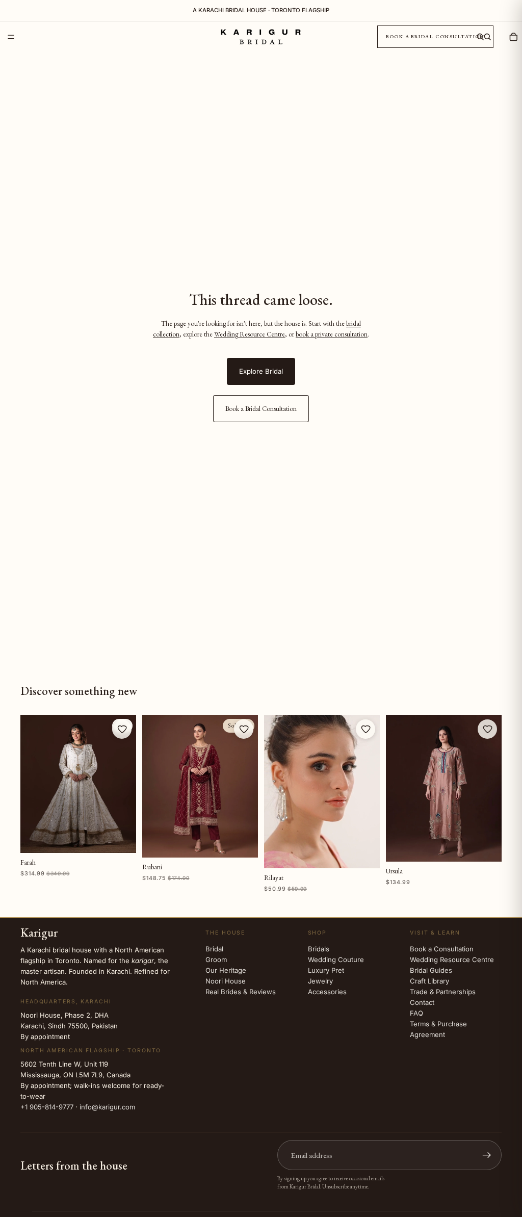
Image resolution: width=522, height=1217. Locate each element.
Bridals (318, 948)
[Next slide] (125, 784)
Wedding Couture (336, 959)
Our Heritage (225, 970)
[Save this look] (122, 729)
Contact (422, 1002)
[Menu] (11, 37)
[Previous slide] (31, 784)
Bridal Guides (431, 970)
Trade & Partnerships (443, 991)
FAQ (416, 1012)
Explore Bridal (261, 371)
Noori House (225, 980)
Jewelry (320, 980)
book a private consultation (332, 334)
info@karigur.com (107, 1107)
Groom (216, 959)
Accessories (327, 991)
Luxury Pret (326, 970)
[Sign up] (487, 1155)
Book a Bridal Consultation (435, 36)
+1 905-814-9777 (46, 1107)
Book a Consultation (442, 948)
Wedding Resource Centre (249, 334)
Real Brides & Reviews (240, 991)
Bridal (214, 948)
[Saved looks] (500, 36)
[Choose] (121, 837)
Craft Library (429, 980)
